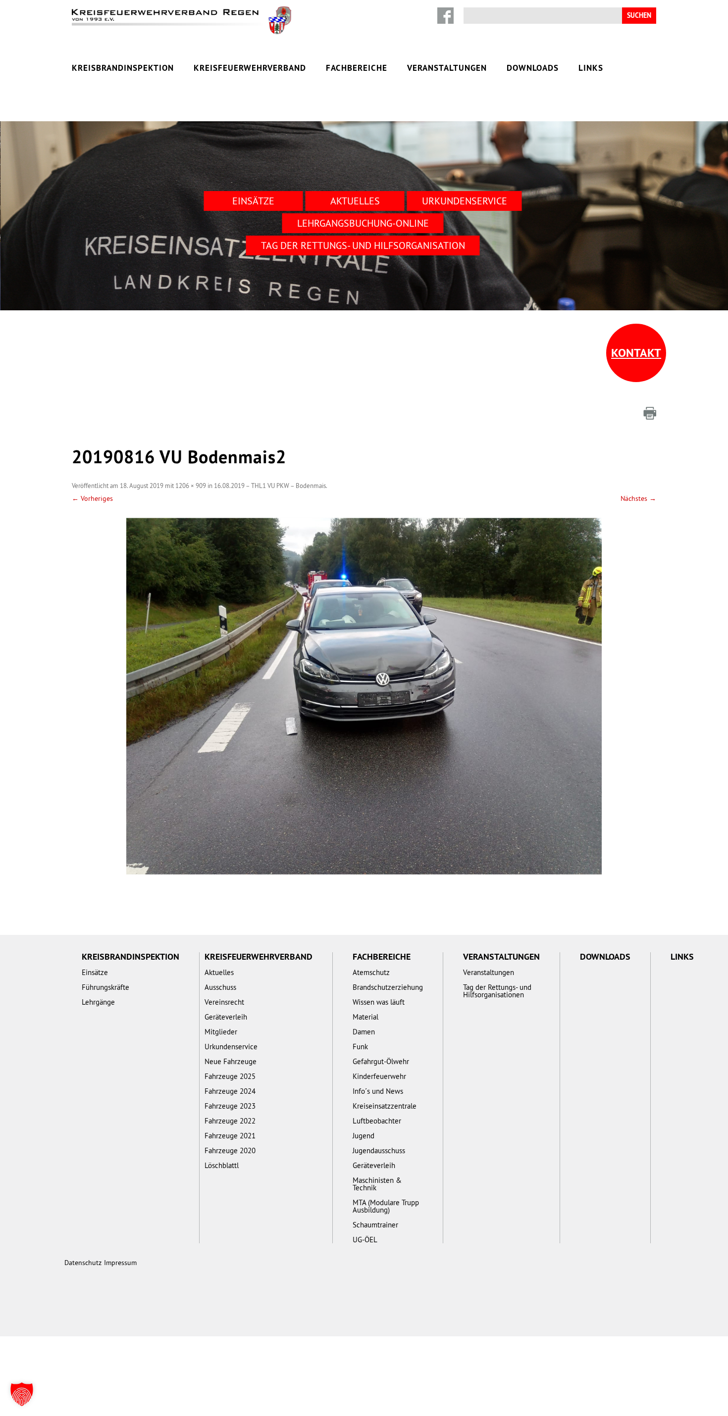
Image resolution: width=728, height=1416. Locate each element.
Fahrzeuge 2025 (230, 1076)
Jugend (363, 1135)
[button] (22, 1394)
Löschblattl (222, 1165)
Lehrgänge (98, 1002)
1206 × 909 (190, 485)
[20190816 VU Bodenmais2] (364, 696)
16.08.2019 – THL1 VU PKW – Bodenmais (270, 485)
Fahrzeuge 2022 (230, 1120)
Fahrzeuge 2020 (230, 1150)
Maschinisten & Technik (377, 1183)
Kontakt (636, 352)
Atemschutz (371, 972)
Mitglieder (221, 1031)
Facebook (445, 15)
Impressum (120, 1262)
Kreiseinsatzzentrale (384, 1106)
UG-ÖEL (365, 1239)
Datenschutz (83, 1262)
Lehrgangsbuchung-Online (363, 223)
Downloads (533, 67)
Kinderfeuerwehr (379, 1076)
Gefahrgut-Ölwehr (381, 1061)
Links (590, 67)
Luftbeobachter (377, 1120)
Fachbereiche (356, 67)
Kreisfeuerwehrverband (250, 67)
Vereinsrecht (224, 1002)
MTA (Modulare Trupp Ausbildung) (386, 1206)
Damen (364, 1031)
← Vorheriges (92, 498)
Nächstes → (638, 498)
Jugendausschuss (379, 1150)
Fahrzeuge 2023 (230, 1106)
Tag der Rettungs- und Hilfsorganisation (363, 245)
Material (365, 1017)
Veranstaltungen (447, 67)
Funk (360, 1046)
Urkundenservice (464, 201)
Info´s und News (378, 1091)
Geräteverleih (226, 1017)
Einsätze (253, 201)
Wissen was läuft (379, 1002)
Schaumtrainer (375, 1224)
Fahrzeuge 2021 (230, 1135)
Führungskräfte (105, 987)
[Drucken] (649, 413)
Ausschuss (220, 987)
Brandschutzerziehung (388, 987)
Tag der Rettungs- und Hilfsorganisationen (497, 990)
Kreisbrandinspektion (123, 67)
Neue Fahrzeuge (231, 1061)
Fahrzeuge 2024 (230, 1091)
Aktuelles (355, 201)
